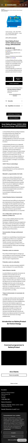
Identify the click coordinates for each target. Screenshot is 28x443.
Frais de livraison (9, 52)
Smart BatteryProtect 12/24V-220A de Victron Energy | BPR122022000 (11, 10)
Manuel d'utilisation (14, 118)
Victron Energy (9, 31)
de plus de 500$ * (21, 0)
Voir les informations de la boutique (15, 95)
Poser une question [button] (14, 375)
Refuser (13, 436)
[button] (25, 4)
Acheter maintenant (14, 83)
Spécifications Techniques (14, 114)
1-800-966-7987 (5, 399)
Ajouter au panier (18, 79)
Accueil (2, 9)
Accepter (13, 432)
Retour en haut (14, 383)
